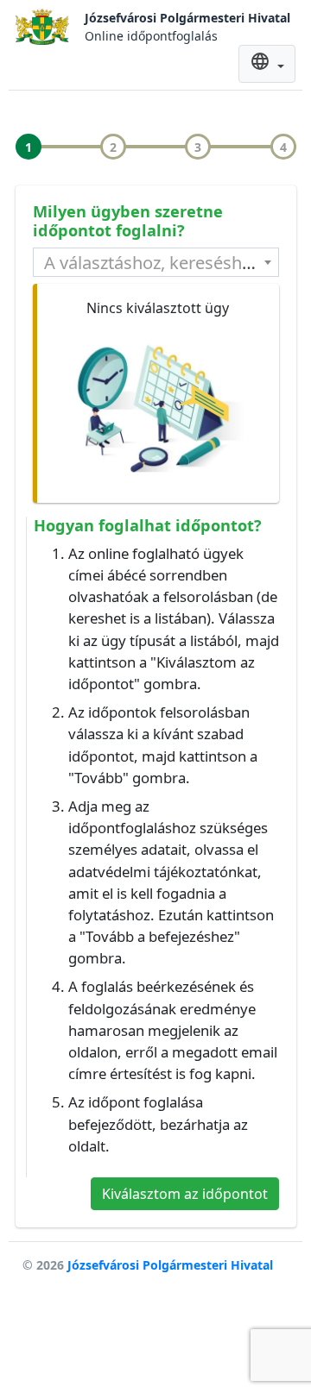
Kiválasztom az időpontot (185, 1193)
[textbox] (156, 262)
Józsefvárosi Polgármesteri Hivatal (170, 1265)
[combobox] (156, 262)
